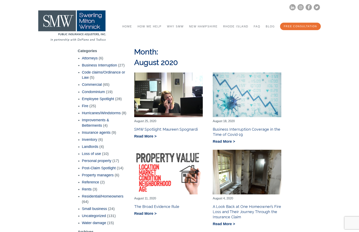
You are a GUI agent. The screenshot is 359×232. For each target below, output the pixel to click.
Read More (144, 136)
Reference (90, 182)
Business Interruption (99, 65)
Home (127, 26)
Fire (85, 106)
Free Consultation (300, 26)
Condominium (93, 92)
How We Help (150, 26)
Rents (87, 189)
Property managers (98, 175)
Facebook (309, 7)
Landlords (90, 147)
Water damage (94, 223)
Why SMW (175, 26)
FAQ (257, 26)
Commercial (92, 84)
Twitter (317, 7)
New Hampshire (203, 26)
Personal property (96, 161)
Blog (270, 26)
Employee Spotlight (98, 99)
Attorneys (90, 58)
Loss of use (91, 154)
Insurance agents (96, 132)
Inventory (89, 139)
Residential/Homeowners (102, 196)
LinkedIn (292, 7)
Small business (94, 209)
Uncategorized (94, 216)
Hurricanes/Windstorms (101, 113)
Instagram (301, 7)
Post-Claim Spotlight (99, 168)
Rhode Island (235, 26)
